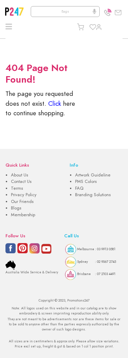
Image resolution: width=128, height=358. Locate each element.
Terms (17, 188)
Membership (23, 215)
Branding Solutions (93, 195)
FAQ (79, 188)
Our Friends (22, 202)
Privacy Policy (24, 195)
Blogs (16, 208)
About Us (19, 175)
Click (54, 103)
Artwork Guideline (93, 175)
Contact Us (21, 181)
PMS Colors (86, 181)
